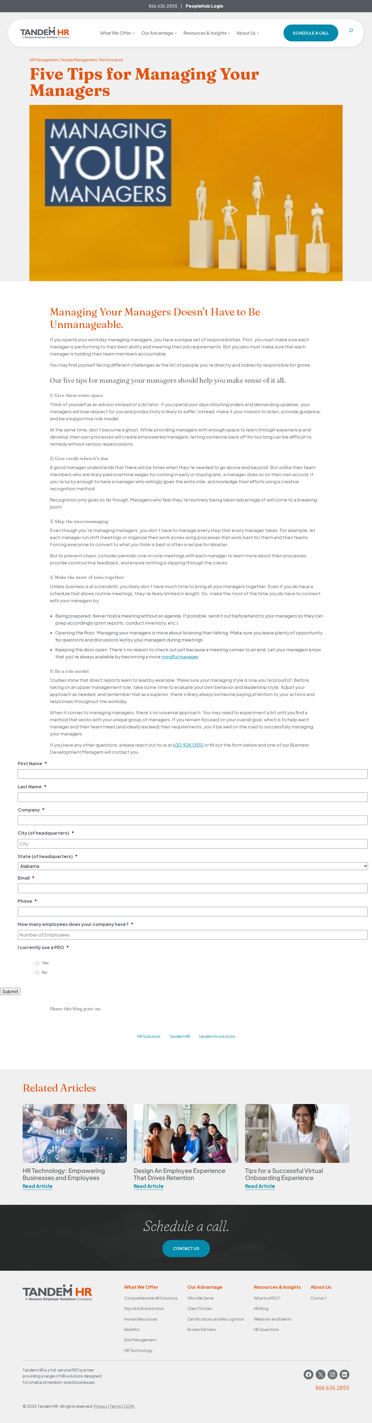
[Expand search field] (351, 33)
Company (31, 810)
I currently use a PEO (43, 947)
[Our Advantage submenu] (175, 33)
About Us (321, 1287)
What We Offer (141, 1287)
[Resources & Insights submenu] (229, 33)
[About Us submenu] (258, 33)
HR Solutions (148, 1036)
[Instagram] (332, 1374)
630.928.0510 (188, 745)
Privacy (100, 1406)
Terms (115, 1406)
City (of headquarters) (46, 833)
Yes (45, 962)
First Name (32, 763)
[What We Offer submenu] (133, 33)
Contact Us (186, 1248)
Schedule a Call (311, 33)
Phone (27, 901)
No (44, 972)
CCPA (129, 1406)
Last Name (32, 786)
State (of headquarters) (48, 856)
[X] (320, 1374)
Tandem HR (179, 1036)
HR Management (44, 59)
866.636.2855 (163, 6)
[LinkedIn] (344, 1374)
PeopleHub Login (204, 6)
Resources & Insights (277, 1287)
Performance (111, 59)
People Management (78, 59)
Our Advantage (204, 1287)
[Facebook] (308, 1374)
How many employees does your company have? (75, 924)
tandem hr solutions (217, 1036)
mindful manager (179, 656)
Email (26, 878)
